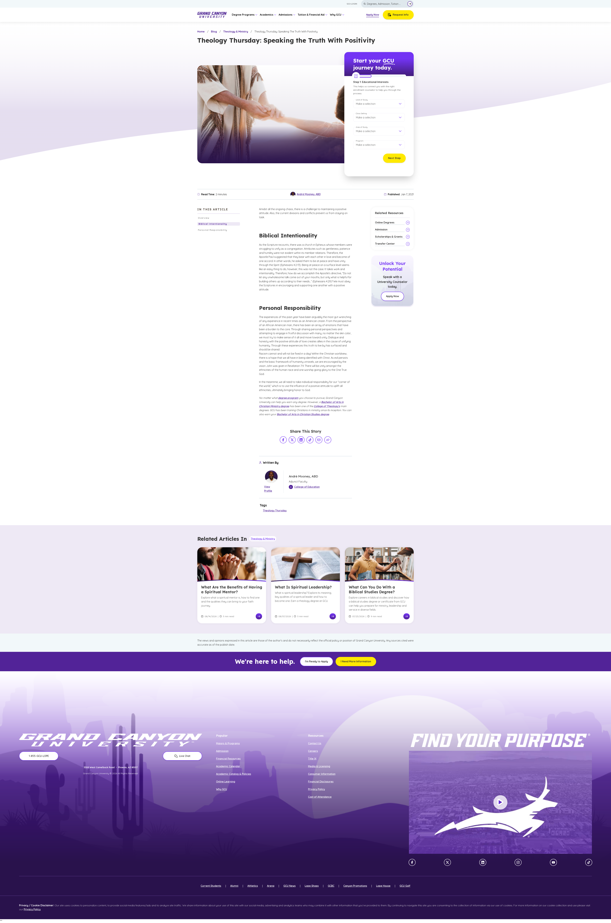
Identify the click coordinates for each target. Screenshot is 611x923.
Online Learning (225, 781)
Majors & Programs (228, 743)
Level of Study (362, 100)
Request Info (401, 14)
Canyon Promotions (355, 885)
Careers (313, 751)
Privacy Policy (316, 789)
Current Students (211, 885)
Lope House (383, 885)
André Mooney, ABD (309, 194)
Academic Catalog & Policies (233, 773)
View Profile (268, 488)
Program (359, 141)
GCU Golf (405, 885)
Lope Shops (312, 885)
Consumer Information (321, 773)
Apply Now (372, 14)
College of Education (307, 486)
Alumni (234, 885)
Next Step (394, 158)
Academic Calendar (228, 766)
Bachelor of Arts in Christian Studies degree (303, 414)
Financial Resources (228, 758)
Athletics (252, 885)
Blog (214, 31)
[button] (379, 103)
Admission (222, 751)
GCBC (331, 885)
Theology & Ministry (235, 31)
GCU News (289, 885)
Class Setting (361, 113)
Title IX (312, 758)
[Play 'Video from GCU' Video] (500, 802)
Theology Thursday (275, 510)
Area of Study (362, 127)
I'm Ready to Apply (316, 661)
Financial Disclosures (321, 781)
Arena (270, 885)
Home (201, 31)
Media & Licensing (319, 766)
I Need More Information (356, 661)
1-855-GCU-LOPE (39, 755)
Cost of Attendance (320, 796)
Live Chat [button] (184, 755)
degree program (288, 397)
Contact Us (314, 743)
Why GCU (221, 789)
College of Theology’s (327, 406)
